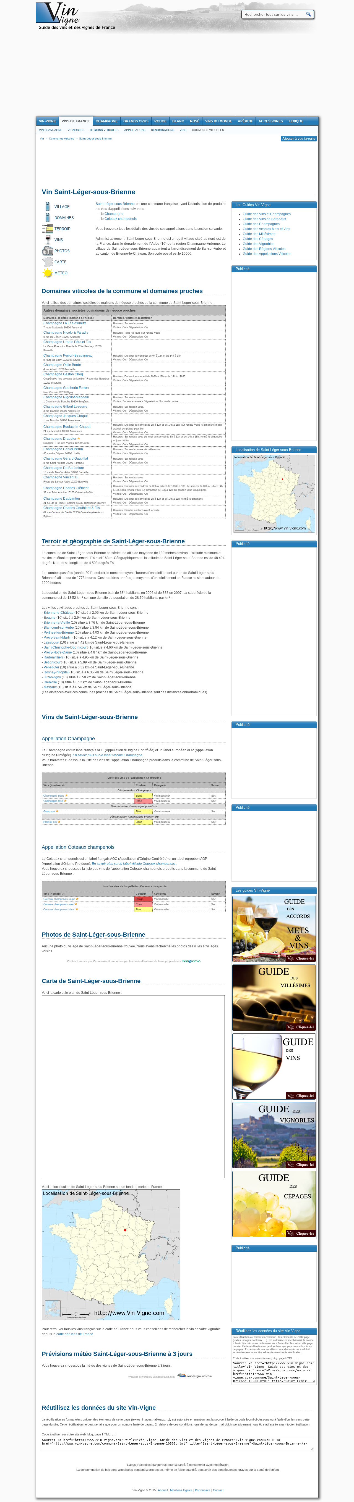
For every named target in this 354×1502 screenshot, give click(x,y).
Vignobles (76, 129)
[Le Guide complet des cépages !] (274, 1237)
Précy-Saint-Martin (58, 637)
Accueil (163, 1490)
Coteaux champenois (121, 219)
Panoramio (100, 961)
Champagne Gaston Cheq (63, 374)
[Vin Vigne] (77, 29)
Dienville (50, 682)
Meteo (60, 273)
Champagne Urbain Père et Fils (67, 342)
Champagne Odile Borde (62, 365)
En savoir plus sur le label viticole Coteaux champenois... (134, 864)
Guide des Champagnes (261, 224)
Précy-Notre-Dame (58, 652)
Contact (218, 1490)
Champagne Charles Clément (65, 488)
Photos (62, 251)
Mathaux (50, 687)
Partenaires (202, 1490)
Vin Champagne (50, 129)
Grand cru (49, 811)
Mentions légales (181, 1490)
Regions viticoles (104, 129)
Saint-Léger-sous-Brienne (115, 204)
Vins (183, 129)
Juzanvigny (52, 677)
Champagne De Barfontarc (63, 468)
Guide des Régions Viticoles (264, 249)
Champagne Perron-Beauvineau (68, 355)
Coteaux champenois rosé (58, 904)
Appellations (134, 129)
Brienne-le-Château (59, 613)
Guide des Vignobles (258, 244)
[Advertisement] (177, 75)
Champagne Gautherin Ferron (66, 388)
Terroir (62, 229)
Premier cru (50, 822)
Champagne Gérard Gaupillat (65, 458)
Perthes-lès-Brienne (59, 632)
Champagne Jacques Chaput (65, 416)
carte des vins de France (74, 1334)
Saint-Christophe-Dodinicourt (66, 647)
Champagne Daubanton (61, 498)
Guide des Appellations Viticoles (267, 254)
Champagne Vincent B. (60, 477)
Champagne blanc (53, 795)
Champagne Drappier (59, 439)
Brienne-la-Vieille (57, 622)
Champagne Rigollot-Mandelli (66, 397)
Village (62, 207)
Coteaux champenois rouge (59, 899)
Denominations (162, 129)
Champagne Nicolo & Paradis (65, 332)
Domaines (64, 218)
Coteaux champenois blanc (59, 909)
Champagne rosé (53, 801)
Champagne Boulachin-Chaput (66, 427)
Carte (60, 262)
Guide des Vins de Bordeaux (264, 219)
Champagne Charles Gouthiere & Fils (71, 508)
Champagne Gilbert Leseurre (65, 407)
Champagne (114, 214)
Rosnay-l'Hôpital (56, 672)
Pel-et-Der (51, 667)
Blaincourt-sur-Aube (59, 627)
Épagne (50, 618)
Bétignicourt (53, 662)
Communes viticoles (208, 129)
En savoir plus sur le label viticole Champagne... (109, 755)
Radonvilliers (54, 657)
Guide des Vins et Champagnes (267, 214)
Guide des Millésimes (259, 234)
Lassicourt (51, 642)
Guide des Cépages (258, 239)
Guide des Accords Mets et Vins (266, 229)
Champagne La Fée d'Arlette (65, 323)
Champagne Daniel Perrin (63, 449)
